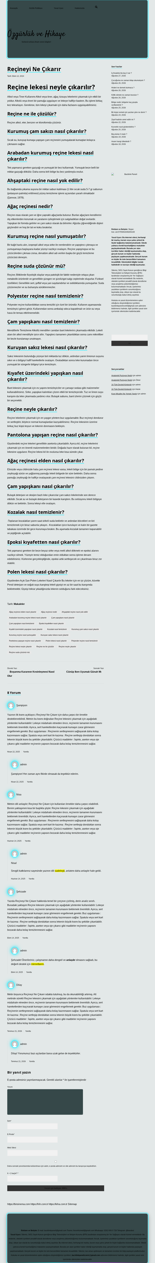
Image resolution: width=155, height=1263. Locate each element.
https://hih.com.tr (39, 1204)
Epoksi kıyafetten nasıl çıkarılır (51, 623)
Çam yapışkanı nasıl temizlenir (21, 623)
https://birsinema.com (18, 1204)
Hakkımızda (79, 8)
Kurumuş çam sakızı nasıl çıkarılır (85, 629)
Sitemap (72, 1204)
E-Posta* (11, 1134)
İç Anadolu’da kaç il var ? (121, 73)
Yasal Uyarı (58, 8)
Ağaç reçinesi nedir (49, 612)
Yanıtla (26, 752)
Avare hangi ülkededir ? (121, 141)
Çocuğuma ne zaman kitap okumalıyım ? (128, 80)
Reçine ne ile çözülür (45, 647)
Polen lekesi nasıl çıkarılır (56, 641)
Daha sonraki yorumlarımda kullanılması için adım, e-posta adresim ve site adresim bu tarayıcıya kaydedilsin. (52, 1166)
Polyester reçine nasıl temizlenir (84, 641)
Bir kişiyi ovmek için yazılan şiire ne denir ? (129, 112)
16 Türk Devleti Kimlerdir (121, 385)
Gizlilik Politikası (35, 8)
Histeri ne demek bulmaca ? (122, 88)
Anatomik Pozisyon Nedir (121, 376)
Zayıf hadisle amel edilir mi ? (123, 120)
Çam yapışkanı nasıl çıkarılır (62, 618)
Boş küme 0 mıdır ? (119, 134)
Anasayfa (14, 8)
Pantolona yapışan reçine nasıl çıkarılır (25, 641)
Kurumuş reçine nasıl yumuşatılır (22, 635)
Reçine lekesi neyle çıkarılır (20, 647)
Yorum (10, 1087)
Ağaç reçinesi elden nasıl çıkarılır (22, 612)
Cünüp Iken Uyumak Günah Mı (83, 671)
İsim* (9, 1121)
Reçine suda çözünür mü (19, 652)
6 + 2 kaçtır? (12, 1173)
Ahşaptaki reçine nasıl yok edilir (75, 612)
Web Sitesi (11, 1148)
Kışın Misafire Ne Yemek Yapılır (124, 394)
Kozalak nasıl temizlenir (57, 629)
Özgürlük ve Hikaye (36, 34)
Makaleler (19, 604)
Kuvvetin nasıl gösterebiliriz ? (123, 127)
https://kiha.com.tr (58, 1204)
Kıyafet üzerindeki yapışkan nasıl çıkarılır (25, 629)
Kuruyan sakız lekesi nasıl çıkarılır (54, 635)
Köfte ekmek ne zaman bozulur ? (124, 95)
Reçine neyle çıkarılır (67, 647)
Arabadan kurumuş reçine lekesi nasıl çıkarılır (27, 618)
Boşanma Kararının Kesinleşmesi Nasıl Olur (30, 673)
